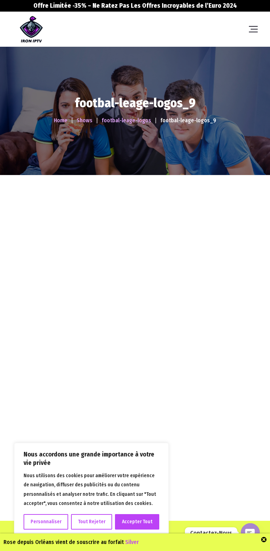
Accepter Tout (137, 522)
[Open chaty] (250, 532)
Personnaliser (46, 522)
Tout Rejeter (91, 522)
